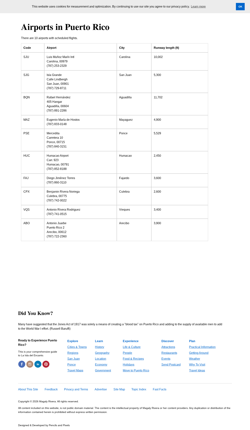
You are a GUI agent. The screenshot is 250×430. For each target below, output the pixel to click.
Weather (194, 358)
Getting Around (198, 352)
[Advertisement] (125, 271)
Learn (99, 341)
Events (165, 358)
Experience (131, 341)
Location (100, 358)
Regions (72, 352)
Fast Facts (159, 389)
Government (103, 370)
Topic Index (138, 389)
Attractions (168, 347)
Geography (102, 352)
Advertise (101, 389)
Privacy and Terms (76, 389)
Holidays (128, 364)
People (127, 352)
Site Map (119, 389)
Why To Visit (197, 364)
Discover (167, 341)
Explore (72, 341)
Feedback (51, 389)
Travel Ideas (197, 370)
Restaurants (169, 352)
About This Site (28, 389)
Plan (192, 341)
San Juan (73, 358)
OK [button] (240, 6)
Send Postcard (171, 364)
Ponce (71, 364)
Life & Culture (132, 347)
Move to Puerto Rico (136, 370)
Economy (101, 364)
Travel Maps (75, 370)
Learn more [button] (198, 6)
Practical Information (202, 347)
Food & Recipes (133, 358)
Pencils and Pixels (59, 425)
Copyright (23, 401)
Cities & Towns (77, 347)
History (99, 347)
